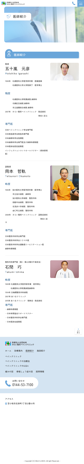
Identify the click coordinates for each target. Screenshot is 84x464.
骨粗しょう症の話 (24, 371)
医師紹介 (30, 350)
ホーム (8, 350)
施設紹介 (41, 350)
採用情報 (40, 371)
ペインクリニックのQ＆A (16, 365)
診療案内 (18, 350)
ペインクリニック (13, 356)
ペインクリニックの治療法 (17, 361)
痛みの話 (9, 371)
